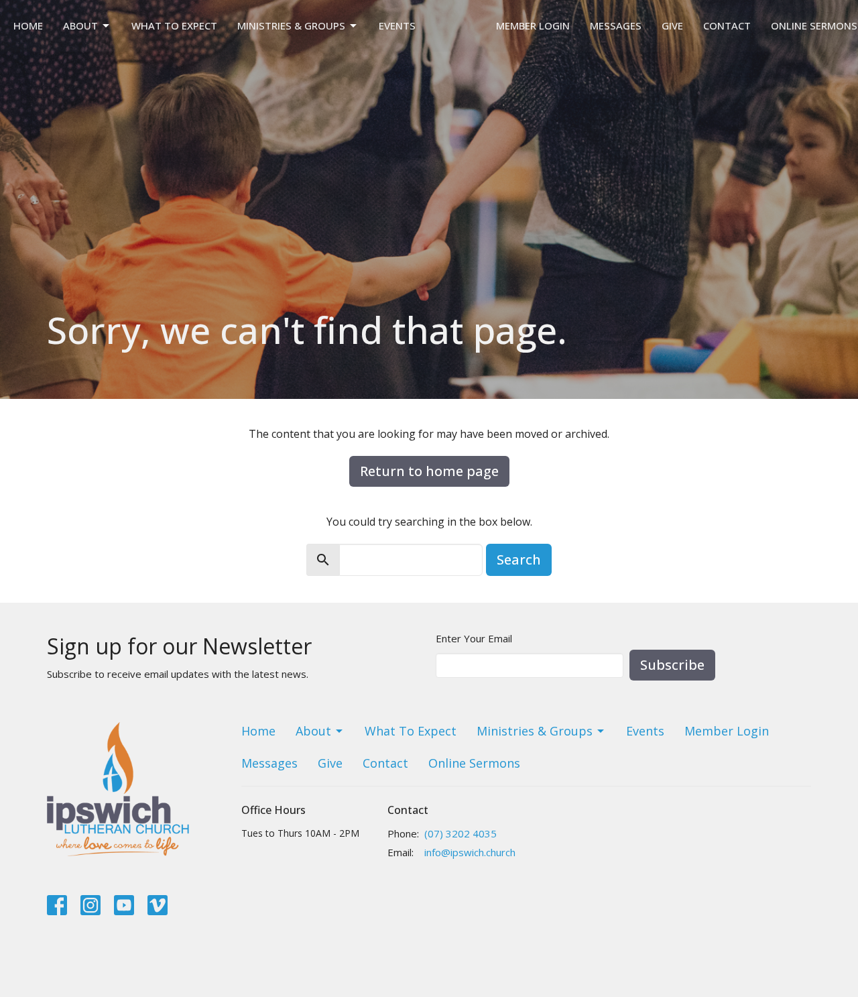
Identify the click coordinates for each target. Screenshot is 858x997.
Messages (615, 25)
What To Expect (174, 25)
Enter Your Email (474, 638)
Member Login (533, 25)
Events (397, 25)
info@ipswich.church (469, 852)
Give (672, 25)
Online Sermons (814, 25)
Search (519, 559)
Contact (727, 25)
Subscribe (672, 665)
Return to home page (429, 471)
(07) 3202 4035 (460, 833)
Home (28, 25)
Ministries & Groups (291, 25)
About (80, 25)
